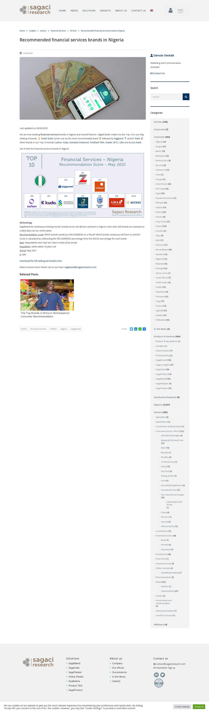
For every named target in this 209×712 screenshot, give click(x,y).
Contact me (159, 73)
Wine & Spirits (167, 526)
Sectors (158, 412)
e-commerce (161, 531)
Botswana (160, 155)
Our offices (118, 668)
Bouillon (165, 457)
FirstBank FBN (97, 142)
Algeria (159, 141)
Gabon (159, 207)
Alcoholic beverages (170, 435)
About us (121, 10)
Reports (158, 404)
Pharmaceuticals (163, 577)
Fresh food (161, 558)
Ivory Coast (161, 221)
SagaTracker (162, 388)
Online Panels (162, 350)
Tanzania (160, 296)
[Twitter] (162, 674)
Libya (158, 235)
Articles (158, 121)
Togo (158, 301)
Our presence (119, 672)
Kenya (159, 226)
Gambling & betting (170, 572)
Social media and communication (164, 602)
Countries (159, 136)
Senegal (159, 268)
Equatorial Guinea (164, 198)
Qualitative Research (165, 397)
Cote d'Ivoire (161, 184)
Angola (159, 146)
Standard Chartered (79, 142)
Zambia (159, 315)
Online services (163, 568)
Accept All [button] (199, 706)
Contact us (138, 10)
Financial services (38, 328)
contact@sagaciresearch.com (170, 663)
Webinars (159, 624)
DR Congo (160, 188)
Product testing (163, 355)
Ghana (159, 212)
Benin (158, 151)
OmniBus (160, 346)
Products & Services (164, 336)
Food (163, 480)
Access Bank (135, 142)
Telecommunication (165, 610)
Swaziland (160, 291)
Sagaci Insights (163, 364)
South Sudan (162, 282)
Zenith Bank (47, 138)
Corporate (159, 129)
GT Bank (135, 138)
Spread (164, 521)
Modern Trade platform (166, 341)
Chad (158, 174)
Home (62, 10)
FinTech (164, 544)
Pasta (163, 512)
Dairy (163, 466)
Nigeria (63, 328)
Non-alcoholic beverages (172, 494)
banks (24, 328)
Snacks (159, 595)
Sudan (159, 287)
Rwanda (159, 263)
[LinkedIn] (156, 674)
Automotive (161, 421)
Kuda (65, 142)
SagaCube (160, 369)
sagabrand (76, 328)
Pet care (165, 517)
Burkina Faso (162, 160)
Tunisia (159, 305)
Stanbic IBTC (111, 142)
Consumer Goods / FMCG (167, 431)
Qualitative (74, 681)
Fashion (164, 586)
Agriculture (161, 417)
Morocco (160, 244)
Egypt (158, 193)
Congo (159, 179)
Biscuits (164, 452)
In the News (160, 328)
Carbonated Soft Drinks (174, 503)
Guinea (159, 216)
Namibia (159, 254)
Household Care (168, 490)
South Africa (161, 277)
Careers (116, 681)
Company (117, 663)
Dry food (165, 471)
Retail (158, 582)
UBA (121, 142)
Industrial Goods (163, 563)
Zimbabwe (161, 319)
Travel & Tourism (163, 615)
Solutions (88, 10)
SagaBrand (161, 360)
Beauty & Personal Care (172, 440)
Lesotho (159, 230)
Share (124, 329)
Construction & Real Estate (168, 426)
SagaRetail (161, 378)
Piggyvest (118, 138)
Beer (163, 447)
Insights (105, 10)
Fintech (53, 328)
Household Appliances (171, 485)
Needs (74, 10)
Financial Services (164, 535)
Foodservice (161, 554)
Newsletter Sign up (166, 667)
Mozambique (162, 249)
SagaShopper (162, 383)
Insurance (165, 549)
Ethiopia (159, 202)
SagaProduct (162, 374)
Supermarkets (167, 591)
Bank (163, 540)
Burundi (159, 165)
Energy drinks (167, 475)
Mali (158, 240)
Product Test (75, 685)
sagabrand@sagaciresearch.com (80, 267)
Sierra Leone (162, 273)
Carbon (58, 142)
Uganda (159, 310)
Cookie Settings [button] (182, 706)
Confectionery (167, 461)
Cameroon (161, 169)
